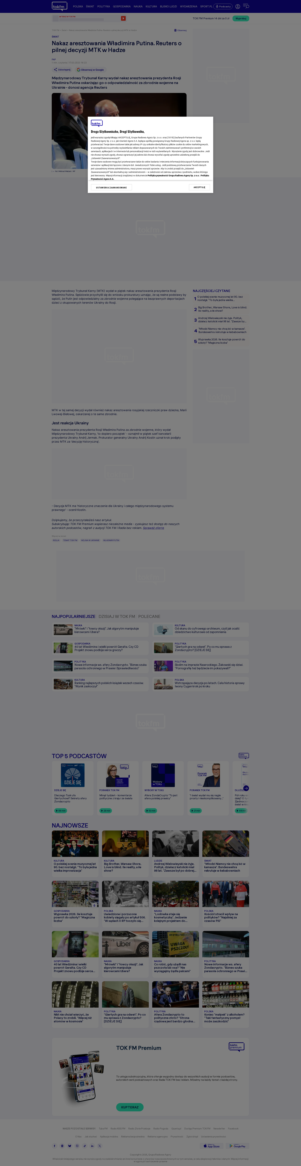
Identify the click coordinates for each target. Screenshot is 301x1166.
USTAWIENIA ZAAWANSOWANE (111, 187)
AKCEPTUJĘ (199, 187)
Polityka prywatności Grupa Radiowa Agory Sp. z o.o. (173, 175)
